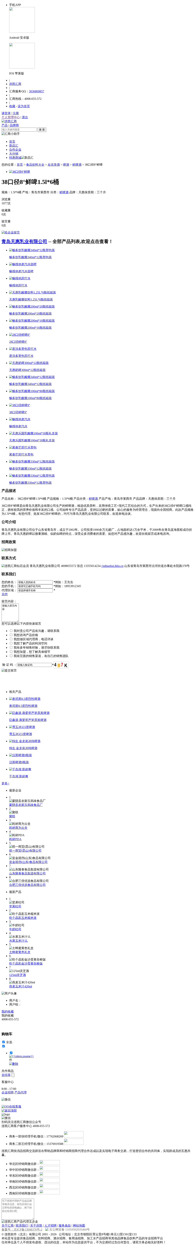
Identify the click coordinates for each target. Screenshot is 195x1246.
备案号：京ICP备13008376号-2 (22, 1229)
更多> (5, 783)
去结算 (6, 1075)
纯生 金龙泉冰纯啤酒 (23, 748)
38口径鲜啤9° (18, 412)
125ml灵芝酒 (17, 975)
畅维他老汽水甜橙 (21, 271)
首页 (12, 141)
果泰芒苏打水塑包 (21, 454)
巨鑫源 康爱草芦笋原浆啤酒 (27, 720)
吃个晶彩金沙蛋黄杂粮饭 (26, 963)
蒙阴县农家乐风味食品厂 (26, 804)
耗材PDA (15, 839)
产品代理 (20, 1092)
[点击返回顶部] (9, 1110)
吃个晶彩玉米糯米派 (23, 917)
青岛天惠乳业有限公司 (24, 241)
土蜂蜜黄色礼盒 (19, 952)
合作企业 (15, 149)
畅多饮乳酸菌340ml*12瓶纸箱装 (30, 384)
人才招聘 (50, 1225)
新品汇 (13, 145)
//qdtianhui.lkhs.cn (112, 565)
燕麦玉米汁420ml (20, 986)
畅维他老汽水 (18, 426)
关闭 (5, 594)
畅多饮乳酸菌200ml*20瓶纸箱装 (30, 313)
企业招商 (8, 1092)
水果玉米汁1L (18, 940)
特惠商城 (15, 157)
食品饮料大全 (35, 164)
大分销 (13, 153)
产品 (5, 125)
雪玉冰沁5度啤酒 (20, 734)
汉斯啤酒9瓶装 (19, 762)
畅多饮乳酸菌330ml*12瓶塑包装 (30, 482)
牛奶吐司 (15, 929)
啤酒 (66, 164)
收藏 (12, 106)
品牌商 (14, 125)
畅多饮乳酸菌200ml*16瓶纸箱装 (30, 327)
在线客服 (15, 1106)
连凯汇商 (15, 84)
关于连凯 (36, 1225)
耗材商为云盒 (18, 827)
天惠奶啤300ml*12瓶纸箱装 (27, 370)
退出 (25, 117)
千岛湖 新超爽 (18, 776)
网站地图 (79, 1225)
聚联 (12, 816)
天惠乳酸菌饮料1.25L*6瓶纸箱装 (31, 299)
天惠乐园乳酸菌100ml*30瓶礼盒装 (32, 440)
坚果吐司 (15, 906)
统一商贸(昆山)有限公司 (25, 850)
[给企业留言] (11, 232)
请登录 (6, 113)
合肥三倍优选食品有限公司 (27, 884)
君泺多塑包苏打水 (21, 355)
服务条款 (65, 1225)
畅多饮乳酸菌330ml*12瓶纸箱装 (30, 468)
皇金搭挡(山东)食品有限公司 (28, 862)
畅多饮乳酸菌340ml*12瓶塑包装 (30, 257)
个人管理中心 (11, 117)
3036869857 (36, 91)
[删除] (13, 1063)
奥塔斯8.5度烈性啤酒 (23, 705)
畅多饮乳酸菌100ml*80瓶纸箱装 (30, 398)
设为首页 (24, 106)
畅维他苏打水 (18, 285)
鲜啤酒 (77, 164)
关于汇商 (8, 1225)
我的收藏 (8, 1011)
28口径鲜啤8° (18, 341)
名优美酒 (54, 164)
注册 (16, 113)
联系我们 (22, 1225)
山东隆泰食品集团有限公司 (27, 873)
